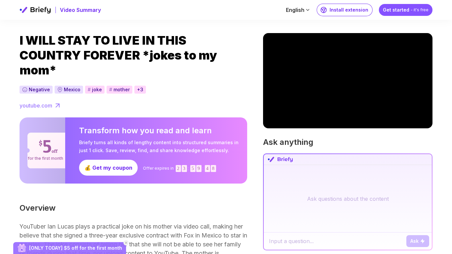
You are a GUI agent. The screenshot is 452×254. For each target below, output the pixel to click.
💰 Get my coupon (108, 167)
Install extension (349, 10)
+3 (140, 89)
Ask (414, 241)
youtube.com (36, 105)
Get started (406, 10)
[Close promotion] (126, 242)
